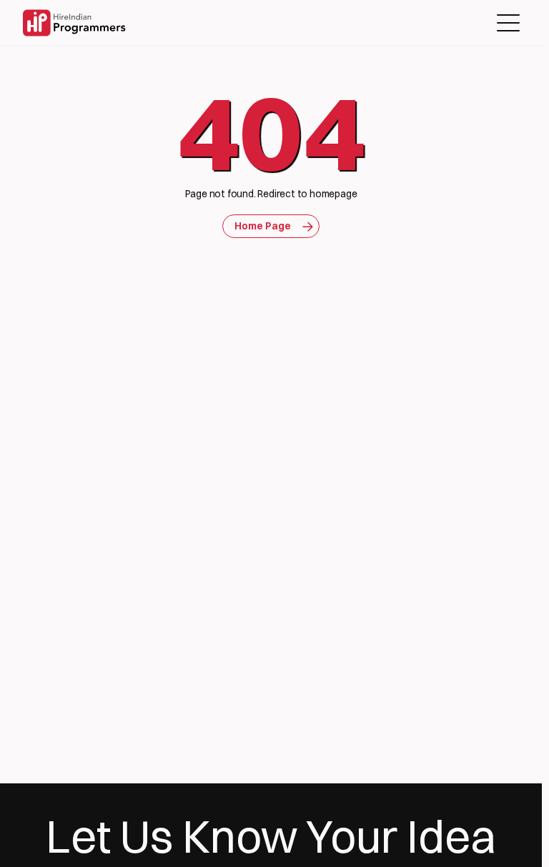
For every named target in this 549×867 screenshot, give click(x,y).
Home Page (262, 225)
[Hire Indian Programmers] (74, 23)
